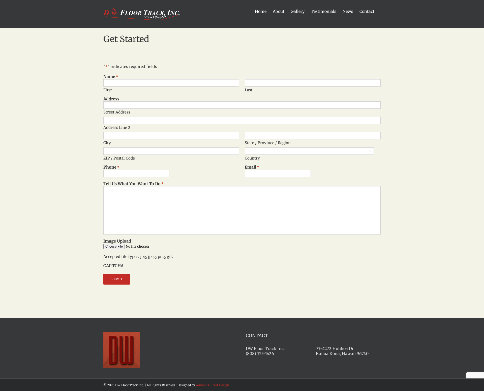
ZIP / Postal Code (119, 158)
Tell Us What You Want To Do (133, 183)
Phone (111, 167)
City (107, 142)
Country (252, 158)
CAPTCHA (113, 265)
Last (248, 90)
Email (252, 167)
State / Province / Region (268, 142)
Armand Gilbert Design (212, 385)
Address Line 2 (116, 127)
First (107, 90)
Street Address (116, 112)
